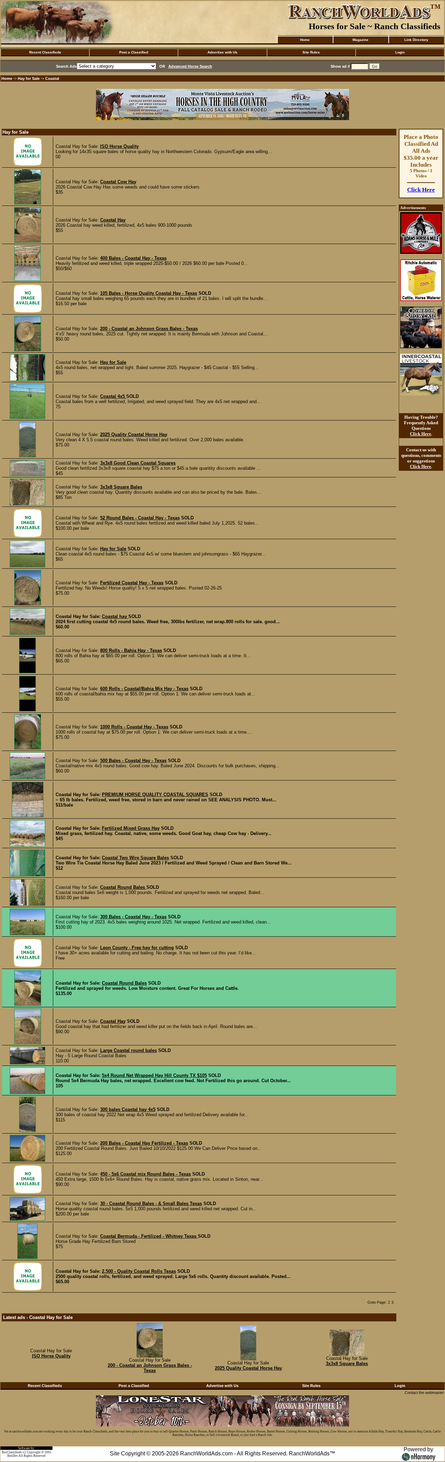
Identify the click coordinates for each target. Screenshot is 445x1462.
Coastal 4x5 (113, 396)
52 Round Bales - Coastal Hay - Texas (140, 517)
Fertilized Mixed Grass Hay (131, 828)
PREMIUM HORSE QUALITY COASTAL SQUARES (155, 794)
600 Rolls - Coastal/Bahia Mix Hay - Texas (144, 688)
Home (305, 40)
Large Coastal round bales (128, 1050)
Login (400, 52)
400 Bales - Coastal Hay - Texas (133, 258)
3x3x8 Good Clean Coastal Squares (138, 463)
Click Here (421, 189)
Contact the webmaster (424, 1392)
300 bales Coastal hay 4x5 (127, 1109)
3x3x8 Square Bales (121, 487)
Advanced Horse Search (190, 66)
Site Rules (311, 52)
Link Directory (416, 40)
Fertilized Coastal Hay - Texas (131, 582)
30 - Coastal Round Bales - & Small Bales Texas (151, 1203)
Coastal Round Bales (123, 887)
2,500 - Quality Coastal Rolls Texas (139, 1271)
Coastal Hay (113, 220)
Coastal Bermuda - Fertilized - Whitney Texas (149, 1236)
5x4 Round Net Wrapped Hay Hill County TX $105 (154, 1075)
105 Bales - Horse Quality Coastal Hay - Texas (148, 293)
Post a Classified (133, 52)
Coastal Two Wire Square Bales (135, 857)
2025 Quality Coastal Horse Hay (133, 434)
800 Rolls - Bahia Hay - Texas (131, 650)
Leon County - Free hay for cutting (137, 947)
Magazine (361, 40)
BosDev (12, 1455)
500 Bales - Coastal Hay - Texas (133, 760)
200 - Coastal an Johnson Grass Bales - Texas (149, 328)
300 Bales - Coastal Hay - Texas (133, 916)
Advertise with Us (222, 52)
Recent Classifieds (45, 52)
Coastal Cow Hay (118, 181)
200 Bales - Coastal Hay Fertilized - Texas (144, 1143)
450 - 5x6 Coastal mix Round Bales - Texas (145, 1174)
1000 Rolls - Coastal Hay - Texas (134, 726)
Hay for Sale (29, 78)
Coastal (52, 78)
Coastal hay (115, 616)
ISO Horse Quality (119, 146)
